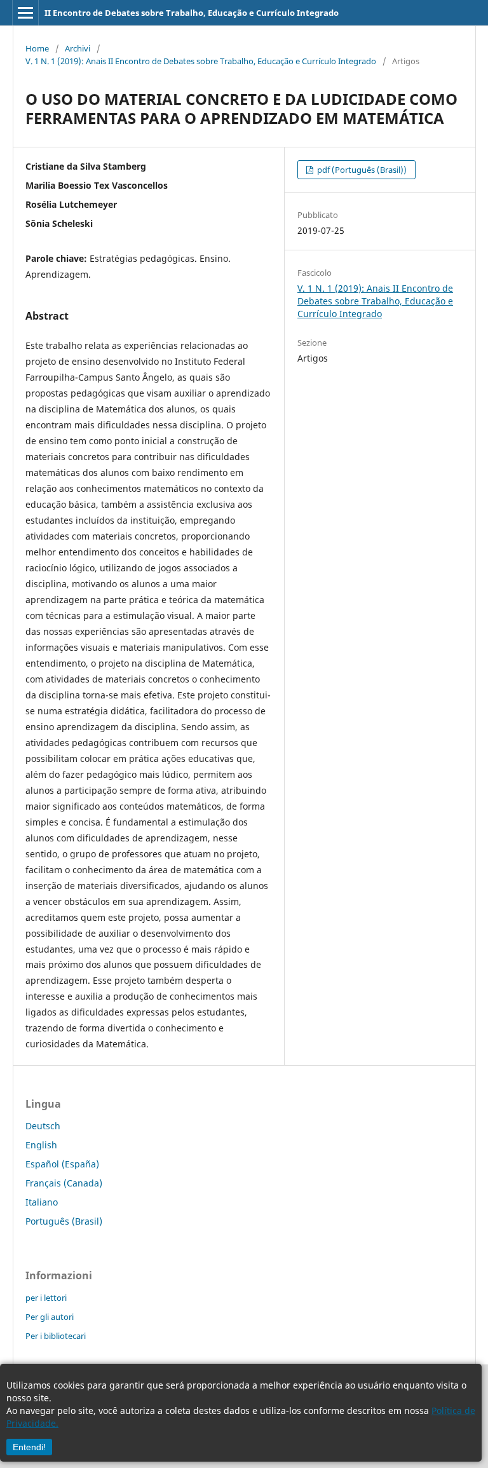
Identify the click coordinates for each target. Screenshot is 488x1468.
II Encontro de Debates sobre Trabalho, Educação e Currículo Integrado (191, 12)
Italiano (41, 1202)
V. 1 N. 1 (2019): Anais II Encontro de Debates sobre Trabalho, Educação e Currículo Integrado (200, 61)
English (41, 1145)
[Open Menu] (25, 12)
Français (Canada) (63, 1183)
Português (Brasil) (63, 1221)
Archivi (77, 48)
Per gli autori (49, 1316)
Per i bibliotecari (55, 1336)
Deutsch (42, 1126)
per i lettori (46, 1297)
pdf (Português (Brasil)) (361, 169)
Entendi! (29, 1447)
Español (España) (62, 1164)
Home (37, 48)
